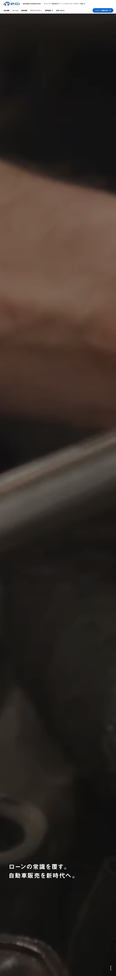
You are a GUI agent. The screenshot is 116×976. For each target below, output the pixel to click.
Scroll (110, 968)
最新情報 (24, 10)
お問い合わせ (60, 10)
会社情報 (6, 10)
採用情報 (48, 10)
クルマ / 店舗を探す (101, 10)
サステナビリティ (36, 10)
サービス (15, 10)
